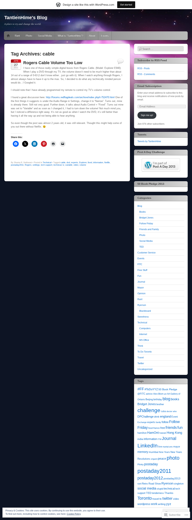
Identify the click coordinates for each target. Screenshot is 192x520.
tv (63, 165)
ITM (159, 439)
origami (154, 459)
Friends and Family (149, 229)
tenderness (158, 493)
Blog (139, 206)
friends (171, 427)
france (156, 428)
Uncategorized (144, 369)
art (165, 394)
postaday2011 (17, 165)
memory (142, 451)
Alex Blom (158, 394)
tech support (46, 165)
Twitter (140, 363)
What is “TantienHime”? (70, 35)
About (92, 35)
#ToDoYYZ (151, 389)
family (158, 422)
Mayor (140, 287)
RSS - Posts (143, 68)
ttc (161, 499)
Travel (140, 357)
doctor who (171, 411)
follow (165, 422)
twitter (167, 498)
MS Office (144, 340)
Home (8, 35)
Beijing (149, 399)
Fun (139, 276)
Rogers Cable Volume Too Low (52, 62)
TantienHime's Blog (25, 17)
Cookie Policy (74, 514)
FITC (139, 264)
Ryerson (141, 305)
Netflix (107, 162)
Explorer (83, 162)
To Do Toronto (144, 351)
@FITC (141, 393)
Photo (29, 35)
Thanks (168, 492)
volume (83, 165)
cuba (163, 411)
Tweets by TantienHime (149, 141)
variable (68, 165)
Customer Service (146, 252)
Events (105, 35)
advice (149, 394)
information (98, 162)
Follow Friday (146, 223)
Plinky (140, 464)
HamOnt (153, 432)
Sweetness (143, 316)
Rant (17, 35)
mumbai (153, 451)
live (160, 446)
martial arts (168, 447)
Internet (143, 334)
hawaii (162, 433)
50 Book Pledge (167, 389)
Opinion (141, 293)
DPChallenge (145, 416)
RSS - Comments (146, 74)
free (162, 427)
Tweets (141, 134)
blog (166, 398)
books (175, 399)
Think (140, 346)
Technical (47, 162)
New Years (164, 452)
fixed (90, 162)
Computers (145, 328)
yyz (168, 504)
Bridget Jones (146, 217)
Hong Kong (174, 432)
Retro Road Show (151, 483)
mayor (176, 446)
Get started (126, 4)
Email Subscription (149, 86)
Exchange (142, 422)
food (150, 428)
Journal (141, 281)
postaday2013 (172, 478)
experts (74, 162)
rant (139, 483)
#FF (140, 389)
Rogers (28, 165)
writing (162, 504)
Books (142, 212)
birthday (157, 399)
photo (173, 458)
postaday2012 (150, 478)
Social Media (45, 35)
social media (146, 488)
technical (57, 165)
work (154, 504)
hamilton (142, 432)
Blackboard (145, 311)
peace (162, 458)
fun (180, 427)
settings (36, 165)
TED (141, 247)
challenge (148, 410)
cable (63, 162)
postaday (151, 464)
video (76, 165)
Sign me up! (147, 115)
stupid (160, 488)
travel (155, 498)
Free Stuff (142, 270)
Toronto (144, 498)
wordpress (143, 504)
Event (174, 416)
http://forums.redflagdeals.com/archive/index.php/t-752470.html (80, 97)
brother (160, 404)
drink (156, 416)
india (140, 438)
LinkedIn (147, 446)
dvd (68, 162)
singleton (179, 483)
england (165, 416)
